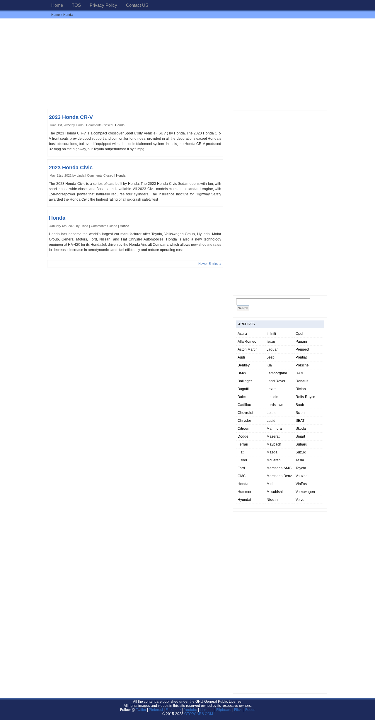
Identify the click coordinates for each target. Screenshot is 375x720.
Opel (299, 334)
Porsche (302, 365)
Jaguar (272, 349)
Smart (300, 436)
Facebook (173, 710)
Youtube (190, 710)
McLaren (274, 460)
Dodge (243, 436)
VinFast (302, 484)
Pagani (301, 341)
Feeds (250, 710)
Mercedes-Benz (279, 476)
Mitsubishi (275, 492)
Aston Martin (248, 349)
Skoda (301, 428)
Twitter (141, 710)
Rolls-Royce (305, 397)
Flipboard (223, 710)
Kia (269, 365)
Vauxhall (302, 476)
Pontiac (302, 357)
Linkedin (207, 710)
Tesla (300, 460)
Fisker (242, 460)
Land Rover (276, 381)
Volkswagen (305, 492)
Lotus (271, 413)
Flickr (238, 710)
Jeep (271, 357)
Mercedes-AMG (279, 468)
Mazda (272, 452)
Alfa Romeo (247, 341)
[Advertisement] (187, 64)
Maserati (273, 436)
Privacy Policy (103, 5)
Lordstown (275, 405)
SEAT (300, 421)
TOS (76, 5)
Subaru (301, 444)
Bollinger (245, 381)
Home (57, 5)
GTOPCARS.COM (198, 714)
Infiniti (271, 334)
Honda (120, 125)
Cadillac (244, 405)
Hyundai (244, 500)
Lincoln (272, 397)
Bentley (244, 365)
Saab (300, 405)
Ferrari (243, 444)
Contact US (137, 5)
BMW (242, 373)
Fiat (240, 452)
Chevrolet (245, 413)
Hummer (244, 492)
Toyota (301, 468)
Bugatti (243, 389)
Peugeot (302, 349)
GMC (242, 476)
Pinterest (156, 710)
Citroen (243, 428)
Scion (300, 413)
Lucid (271, 421)
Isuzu (271, 341)
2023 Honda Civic (71, 167)
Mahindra (274, 428)
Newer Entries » (209, 263)
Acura (242, 334)
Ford (241, 468)
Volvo (300, 500)
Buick (242, 397)
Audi (241, 357)
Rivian (301, 389)
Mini (270, 484)
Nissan (272, 500)
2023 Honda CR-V (71, 117)
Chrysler (244, 421)
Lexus (271, 389)
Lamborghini (277, 373)
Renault (302, 381)
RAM (300, 373)
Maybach (274, 444)
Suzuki (301, 452)
